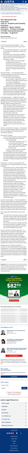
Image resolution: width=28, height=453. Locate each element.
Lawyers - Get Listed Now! (14, 392)
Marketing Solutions (7, 425)
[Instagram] (13, 433)
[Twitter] (19, 433)
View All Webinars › (14, 355)
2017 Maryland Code (5, 5)
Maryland (3, 265)
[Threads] (15, 433)
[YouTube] (9, 433)
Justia (2, 4)
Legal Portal (14, 438)
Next (25, 41)
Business (4, 409)
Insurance (12, 5)
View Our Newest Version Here (9, 16)
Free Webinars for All (7, 327)
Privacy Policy (14, 448)
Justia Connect (14, 436)
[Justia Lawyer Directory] (20, 433)
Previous (4, 41)
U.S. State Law (6, 419)
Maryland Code (22, 4)
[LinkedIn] (7, 433)
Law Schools (5, 413)
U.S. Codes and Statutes (13, 4)
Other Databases (6, 422)
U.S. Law (6, 4)
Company (14, 441)
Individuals (5, 406)
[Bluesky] (17, 433)
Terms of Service (14, 445)
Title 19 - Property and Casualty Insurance (9, 7)
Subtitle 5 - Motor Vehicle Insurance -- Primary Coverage (12, 8)
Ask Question (14, 376)
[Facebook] (11, 433)
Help (14, 443)
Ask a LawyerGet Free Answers (6, 369)
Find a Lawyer (5, 382)
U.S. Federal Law (6, 416)
